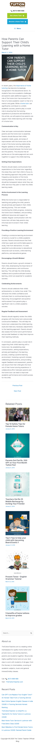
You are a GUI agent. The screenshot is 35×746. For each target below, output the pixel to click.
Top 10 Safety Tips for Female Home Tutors (15, 425)
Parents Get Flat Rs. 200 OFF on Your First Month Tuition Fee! (16, 462)
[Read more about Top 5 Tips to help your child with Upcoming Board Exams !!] (17, 523)
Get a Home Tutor (16, 15)
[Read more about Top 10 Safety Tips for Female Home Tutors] (17, 414)
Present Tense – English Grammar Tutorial (16, 578)
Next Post (17, 391)
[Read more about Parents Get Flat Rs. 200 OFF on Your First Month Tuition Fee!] (17, 445)
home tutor (25, 103)
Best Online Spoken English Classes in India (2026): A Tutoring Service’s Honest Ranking (17, 704)
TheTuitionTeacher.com (14, 682)
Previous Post (17, 385)
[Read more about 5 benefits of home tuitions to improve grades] (17, 598)
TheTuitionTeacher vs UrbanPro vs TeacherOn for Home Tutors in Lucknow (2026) (16, 714)
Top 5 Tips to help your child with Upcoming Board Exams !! (16, 540)
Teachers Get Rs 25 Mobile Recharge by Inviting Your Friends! (15, 501)
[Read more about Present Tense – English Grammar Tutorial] (17, 562)
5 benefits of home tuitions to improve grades (17, 614)
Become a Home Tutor (16, 21)
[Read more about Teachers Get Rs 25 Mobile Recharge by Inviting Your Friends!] (17, 484)
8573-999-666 (18, 11)
